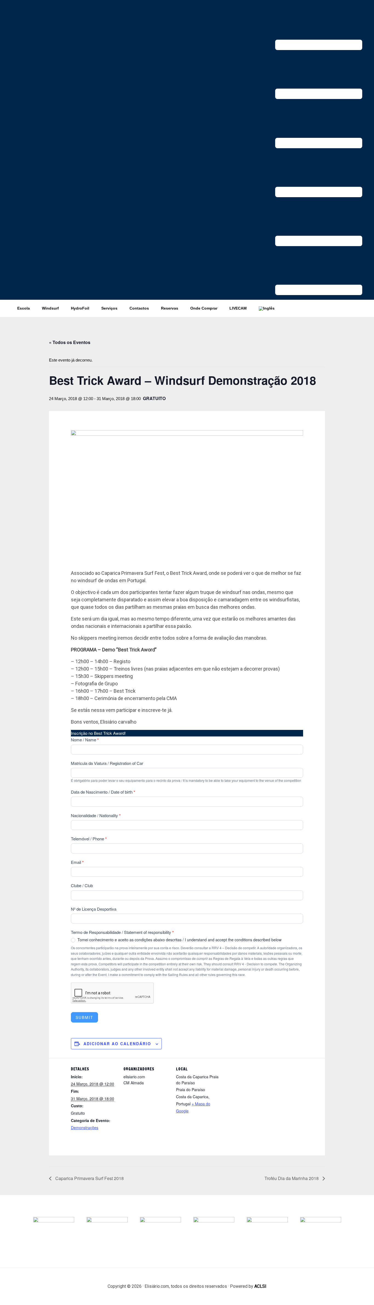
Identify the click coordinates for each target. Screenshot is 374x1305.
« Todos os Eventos (69, 342)
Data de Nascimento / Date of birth (103, 792)
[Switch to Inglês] (266, 308)
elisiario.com (53, 16)
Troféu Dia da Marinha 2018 (292, 1178)
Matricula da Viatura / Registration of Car (107, 763)
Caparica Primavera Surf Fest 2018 (89, 1178)
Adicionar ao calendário (117, 1043)
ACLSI (260, 1286)
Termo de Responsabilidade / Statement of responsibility (122, 932)
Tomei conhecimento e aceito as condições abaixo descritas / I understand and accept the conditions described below (178, 939)
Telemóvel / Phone (89, 839)
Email (77, 862)
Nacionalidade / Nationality (96, 815)
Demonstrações (84, 1127)
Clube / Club (82, 885)
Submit (84, 1017)
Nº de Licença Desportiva (93, 909)
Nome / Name (85, 740)
